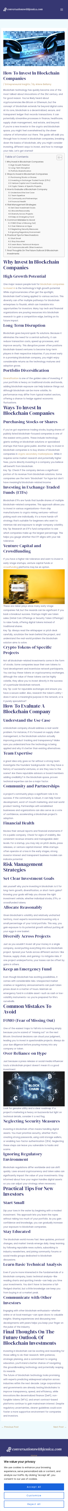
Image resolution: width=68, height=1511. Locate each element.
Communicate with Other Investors (27, 247)
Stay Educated (18, 241)
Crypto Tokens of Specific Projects (26, 186)
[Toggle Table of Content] (57, 157)
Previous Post (10, 1427)
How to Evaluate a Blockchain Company (27, 189)
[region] (34, 1483)
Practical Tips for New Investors (22, 235)
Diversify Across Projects (22, 214)
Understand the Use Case (22, 192)
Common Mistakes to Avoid (21, 220)
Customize (34, 1495)
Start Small (16, 238)
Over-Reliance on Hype (21, 226)
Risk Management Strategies (21, 204)
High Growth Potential (20, 165)
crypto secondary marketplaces (35, 454)
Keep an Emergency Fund (22, 217)
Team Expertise (18, 195)
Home (34, 1455)
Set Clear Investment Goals (23, 207)
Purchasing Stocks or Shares (24, 177)
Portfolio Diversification (21, 171)
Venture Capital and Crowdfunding (27, 183)
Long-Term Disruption (20, 168)
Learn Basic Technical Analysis (25, 244)
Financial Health (18, 201)
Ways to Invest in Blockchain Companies (27, 174)
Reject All (34, 1504)
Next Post (60, 1427)
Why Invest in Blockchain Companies (25, 161)
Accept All (34, 1487)
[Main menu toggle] (62, 9)
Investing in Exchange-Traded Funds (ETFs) (30, 180)
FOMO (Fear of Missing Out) (23, 223)
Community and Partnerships (24, 198)
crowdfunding (10, 567)
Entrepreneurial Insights (17, 84)
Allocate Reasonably (20, 210)
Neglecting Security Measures (24, 229)
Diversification (11, 378)
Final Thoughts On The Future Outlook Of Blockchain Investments (32, 252)
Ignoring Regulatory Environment (25, 232)
